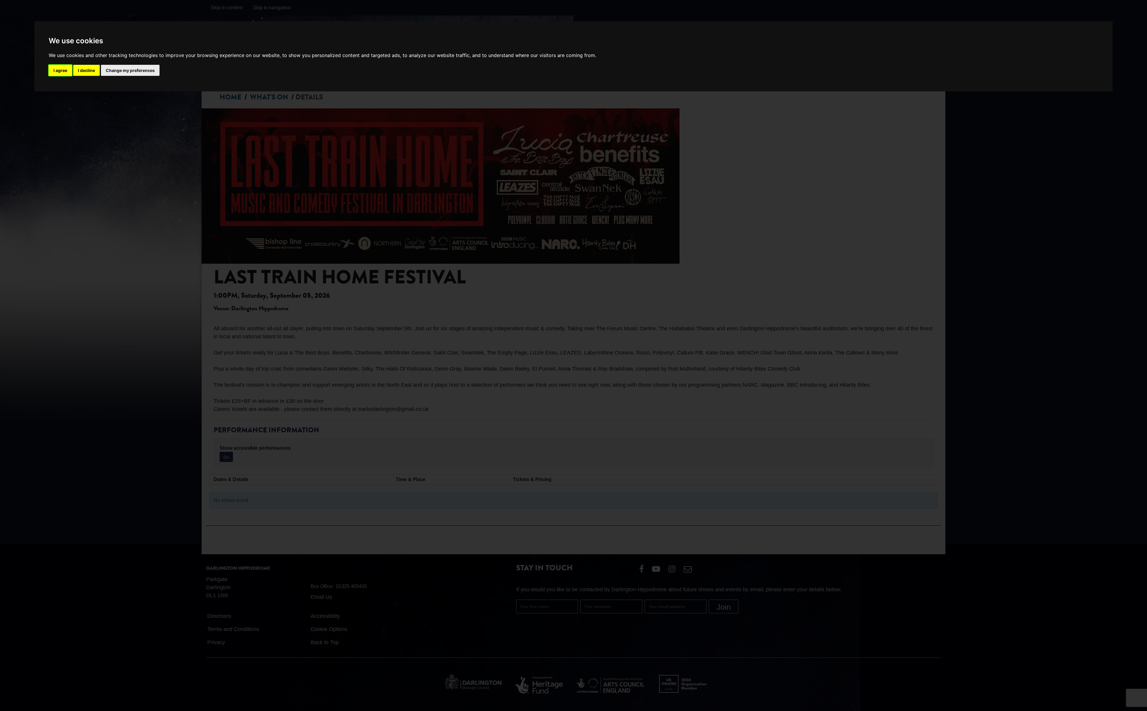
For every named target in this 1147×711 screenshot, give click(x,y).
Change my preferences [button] (130, 70)
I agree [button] (60, 70)
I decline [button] (86, 70)
